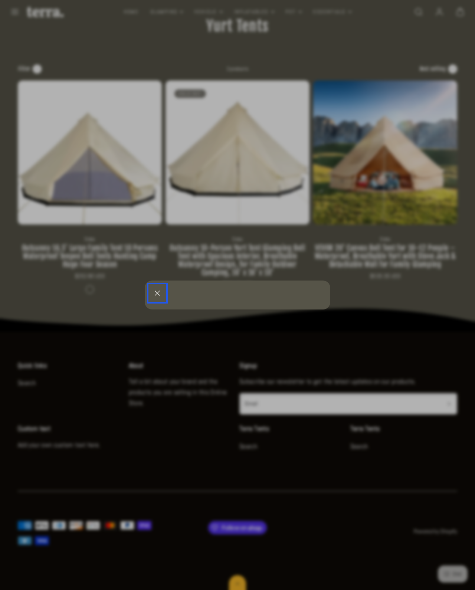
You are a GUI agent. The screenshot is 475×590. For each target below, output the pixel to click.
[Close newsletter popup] (157, 293)
